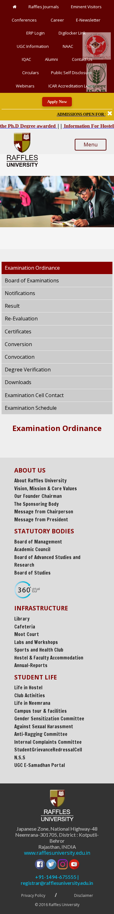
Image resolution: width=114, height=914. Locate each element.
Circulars (30, 72)
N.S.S (19, 757)
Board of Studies (32, 573)
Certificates (18, 331)
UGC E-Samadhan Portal (39, 765)
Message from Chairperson (43, 511)
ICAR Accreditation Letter (71, 86)
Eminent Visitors (86, 7)
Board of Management (38, 541)
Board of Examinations (32, 280)
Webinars (26, 86)
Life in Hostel (28, 687)
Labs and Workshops (36, 642)
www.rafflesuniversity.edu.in (57, 853)
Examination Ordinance (32, 267)
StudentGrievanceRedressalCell (48, 749)
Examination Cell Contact (34, 395)
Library (21, 618)
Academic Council (32, 549)
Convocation (20, 356)
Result (12, 305)
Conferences (25, 20)
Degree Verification (28, 369)
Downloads (18, 382)
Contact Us (82, 59)
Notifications (20, 293)
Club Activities (29, 695)
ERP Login (36, 33)
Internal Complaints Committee (48, 742)
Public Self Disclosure (71, 72)
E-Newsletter (89, 20)
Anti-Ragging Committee (40, 734)
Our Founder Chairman (38, 496)
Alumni (52, 59)
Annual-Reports (31, 665)
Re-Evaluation (21, 318)
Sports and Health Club (38, 650)
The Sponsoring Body (36, 504)
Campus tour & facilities (40, 711)
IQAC (27, 59)
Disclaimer (83, 895)
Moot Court (26, 634)
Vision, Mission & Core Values (45, 488)
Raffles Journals (43, 7)
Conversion (18, 344)
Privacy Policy (33, 895)
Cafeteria (24, 626)
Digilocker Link (73, 33)
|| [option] (78, 114)
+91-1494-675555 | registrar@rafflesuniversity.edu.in (57, 880)
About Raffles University (40, 480)
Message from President (41, 519)
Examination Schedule (31, 407)
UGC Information (34, 46)
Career (57, 20)
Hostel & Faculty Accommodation (48, 657)
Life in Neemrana (32, 703)
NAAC (69, 46)
